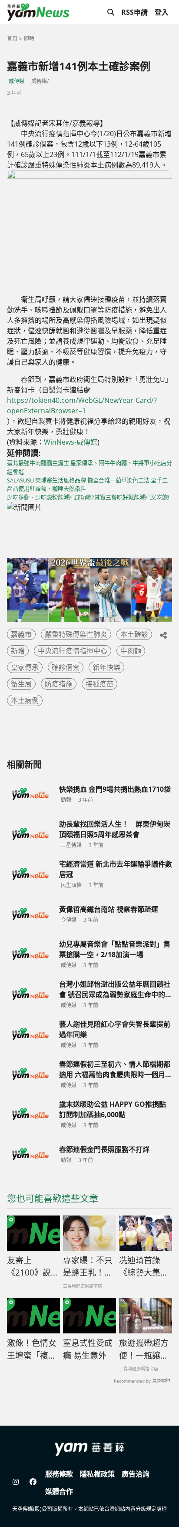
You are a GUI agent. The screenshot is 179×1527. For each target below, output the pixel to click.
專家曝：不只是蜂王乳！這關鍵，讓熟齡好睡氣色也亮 (88, 1267)
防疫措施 (59, 684)
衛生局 (21, 684)
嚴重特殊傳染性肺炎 (76, 634)
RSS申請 (134, 12)
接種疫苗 (99, 684)
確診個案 (66, 667)
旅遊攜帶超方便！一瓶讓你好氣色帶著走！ (144, 1349)
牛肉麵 (130, 651)
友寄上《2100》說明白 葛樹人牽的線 (33, 1267)
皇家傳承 (25, 667)
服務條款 (59, 1474)
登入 (162, 12)
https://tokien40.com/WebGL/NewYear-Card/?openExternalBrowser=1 (82, 405)
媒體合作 (59, 1491)
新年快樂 (106, 667)
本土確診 (134, 634)
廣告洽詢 (135, 1474)
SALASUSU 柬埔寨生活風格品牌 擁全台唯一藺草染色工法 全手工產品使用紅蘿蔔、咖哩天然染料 (87, 484)
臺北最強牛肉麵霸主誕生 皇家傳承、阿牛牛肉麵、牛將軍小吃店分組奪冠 (89, 467)
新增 (18, 651)
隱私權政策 (97, 1474)
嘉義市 (21, 634)
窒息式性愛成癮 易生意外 (88, 1349)
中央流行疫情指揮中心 (72, 651)
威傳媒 (16, 81)
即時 (29, 38)
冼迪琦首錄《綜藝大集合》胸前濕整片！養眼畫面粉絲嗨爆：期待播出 (144, 1267)
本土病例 (25, 700)
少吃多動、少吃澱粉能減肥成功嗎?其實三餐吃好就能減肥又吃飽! (88, 497)
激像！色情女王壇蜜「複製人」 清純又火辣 (31, 1349)
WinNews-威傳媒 (70, 442)
